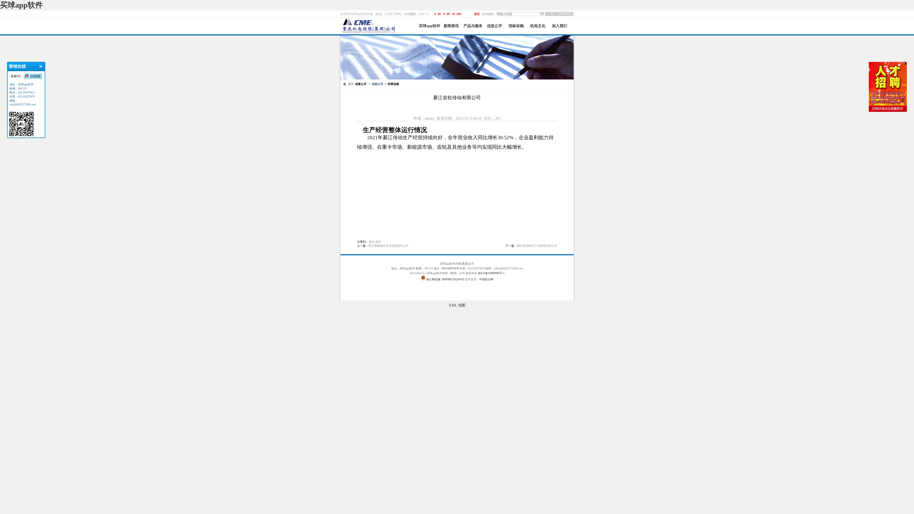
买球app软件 (21, 5)
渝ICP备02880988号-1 (491, 273)
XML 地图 (457, 305)
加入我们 (559, 26)
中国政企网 (486, 279)
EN (552, 13)
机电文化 (538, 26)
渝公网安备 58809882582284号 (445, 279)
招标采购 (516, 26)
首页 (477, 14)
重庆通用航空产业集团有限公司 (537, 245)
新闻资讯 (451, 26)
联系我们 (566, 13)
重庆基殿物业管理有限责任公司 (388, 245)
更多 (378, 241)
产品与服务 (472, 26)
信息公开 (494, 26)
